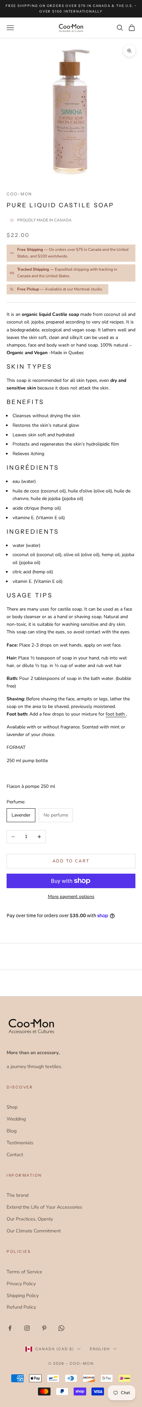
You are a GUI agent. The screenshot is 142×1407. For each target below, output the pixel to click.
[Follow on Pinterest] (44, 1328)
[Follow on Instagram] (27, 1328)
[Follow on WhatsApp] (61, 1328)
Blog (12, 1130)
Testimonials (20, 1142)
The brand (17, 1195)
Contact (15, 1154)
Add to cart (71, 861)
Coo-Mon (19, 193)
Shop (12, 1107)
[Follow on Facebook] (10, 1328)
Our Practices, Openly (30, 1219)
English (100, 1349)
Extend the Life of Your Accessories (44, 1207)
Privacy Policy (21, 1283)
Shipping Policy (23, 1295)
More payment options (71, 896)
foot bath (116, 714)
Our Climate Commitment (34, 1230)
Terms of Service (24, 1271)
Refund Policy (21, 1307)
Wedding (16, 1119)
